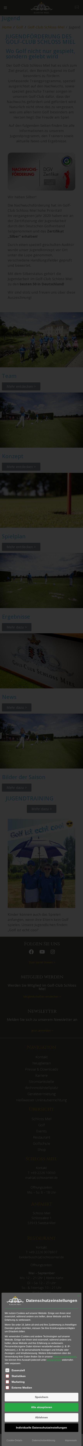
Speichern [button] (41, 1397)
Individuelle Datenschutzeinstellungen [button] (41, 1427)
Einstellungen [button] (54, 1360)
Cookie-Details (14, 1440)
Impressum (71, 1440)
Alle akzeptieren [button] (41, 1407)
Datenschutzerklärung (64, 1356)
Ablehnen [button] (41, 1417)
